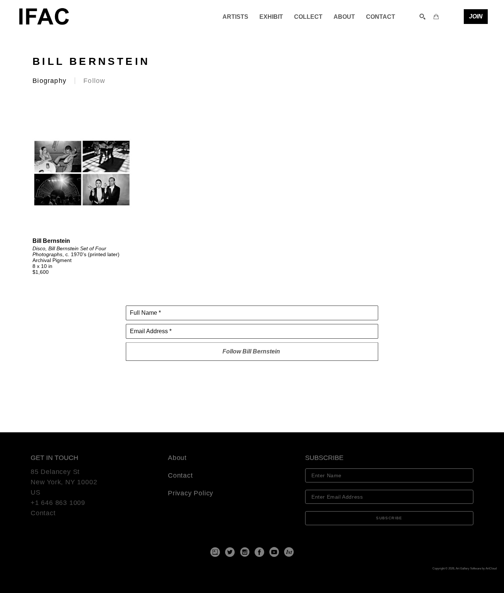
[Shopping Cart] (436, 17)
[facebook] (259, 552)
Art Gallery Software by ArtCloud (476, 568)
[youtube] (274, 552)
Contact (43, 513)
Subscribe (389, 518)
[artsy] (215, 552)
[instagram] (244, 552)
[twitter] (230, 552)
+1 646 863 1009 (58, 502)
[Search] (422, 17)
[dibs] (289, 552)
